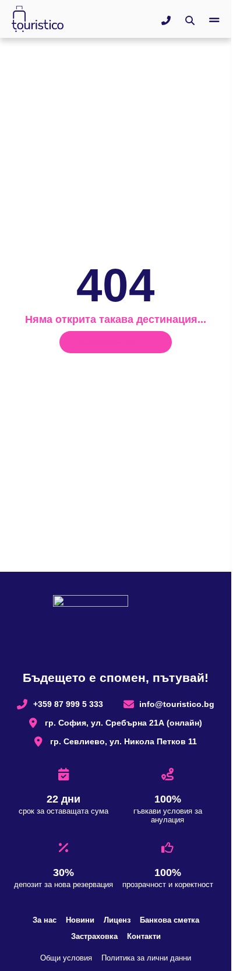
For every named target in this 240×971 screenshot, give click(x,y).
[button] (214, 20)
